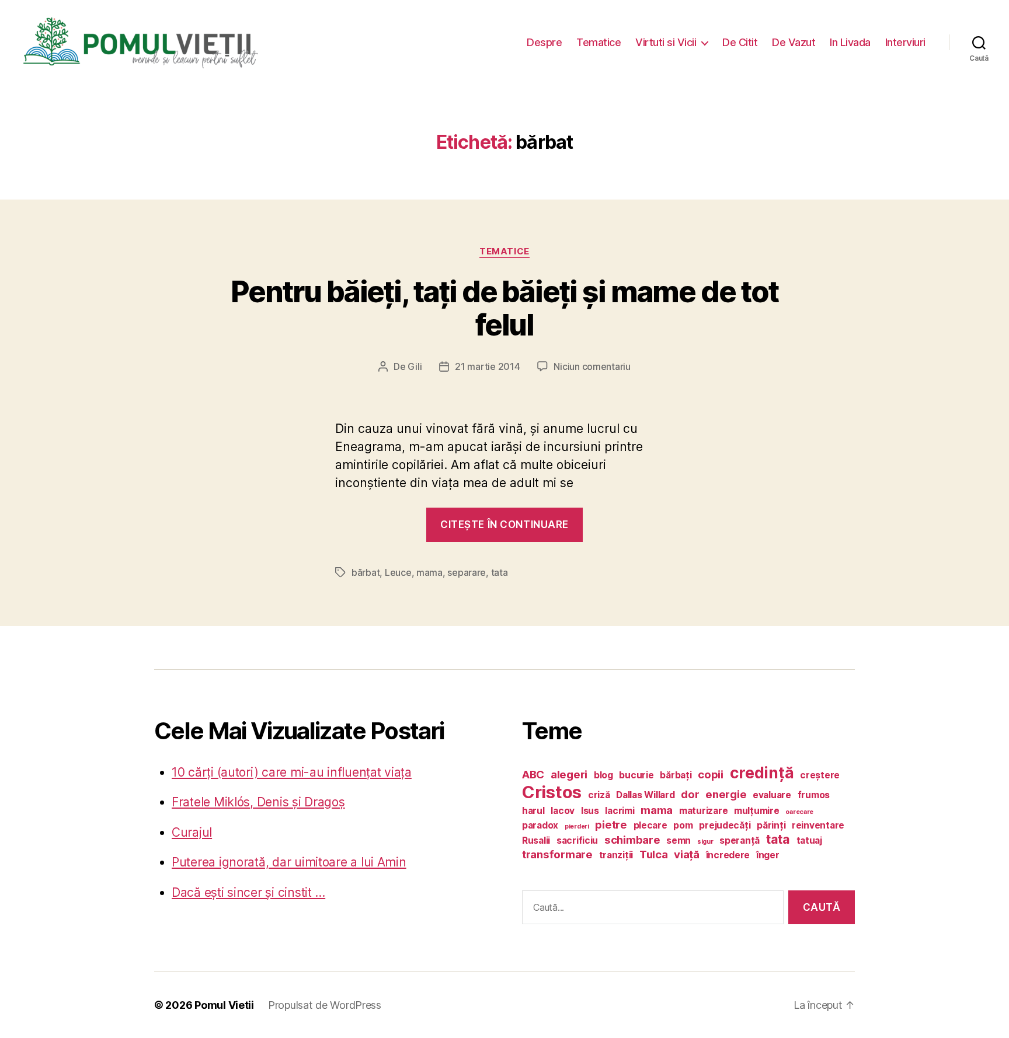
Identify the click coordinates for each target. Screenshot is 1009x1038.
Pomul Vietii (224, 1005)
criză (599, 795)
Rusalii (536, 840)
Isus (590, 810)
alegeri (569, 774)
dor (690, 794)
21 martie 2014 (487, 366)
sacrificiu (577, 840)
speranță (739, 840)
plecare (650, 825)
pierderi (577, 826)
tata (499, 572)
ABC (533, 774)
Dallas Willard (645, 795)
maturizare (703, 810)
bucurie (636, 775)
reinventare (818, 825)
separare (466, 572)
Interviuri (905, 42)
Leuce (398, 572)
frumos (814, 795)
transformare (557, 854)
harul (533, 810)
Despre (544, 42)
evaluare (772, 795)
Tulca (653, 854)
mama (429, 572)
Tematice (598, 42)
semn (678, 840)
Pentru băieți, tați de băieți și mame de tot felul (504, 308)
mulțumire (757, 810)
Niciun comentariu (592, 366)
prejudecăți (724, 825)
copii (710, 774)
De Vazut (793, 42)
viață (687, 854)
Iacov (563, 810)
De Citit (739, 42)
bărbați (675, 775)
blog (603, 775)
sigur (705, 841)
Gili (415, 366)
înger (768, 855)
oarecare (799, 812)
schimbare (632, 840)
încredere (728, 855)
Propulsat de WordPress (324, 1005)
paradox (540, 825)
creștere (820, 775)
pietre (611, 824)
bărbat (366, 572)
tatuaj (809, 840)
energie (725, 794)
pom (683, 825)
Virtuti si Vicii (665, 42)
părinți (771, 825)
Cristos (552, 792)
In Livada (850, 42)
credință (762, 772)
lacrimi (619, 810)
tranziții (616, 855)
